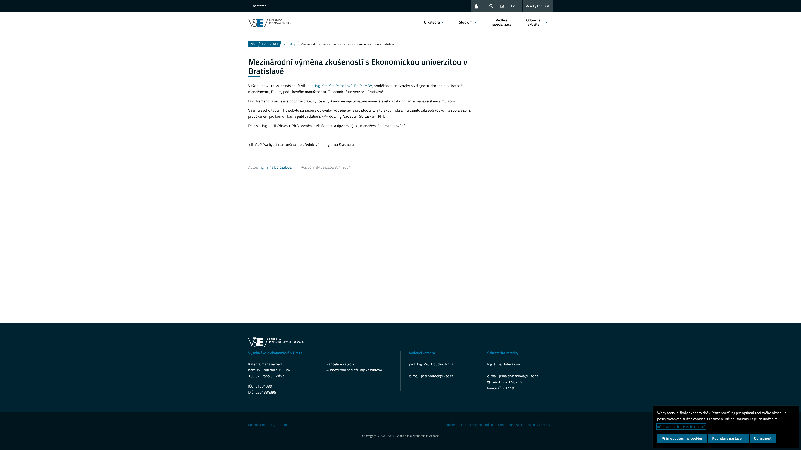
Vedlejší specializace (501, 22)
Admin (285, 424)
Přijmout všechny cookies (682, 438)
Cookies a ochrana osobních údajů (469, 424)
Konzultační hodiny (261, 424)
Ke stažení (259, 5)
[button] (478, 6)
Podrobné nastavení (728, 438)
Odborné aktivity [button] (533, 22)
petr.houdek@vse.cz (437, 376)
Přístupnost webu (510, 424)
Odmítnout (762, 438)
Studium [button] (465, 22)
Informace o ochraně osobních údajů (681, 426)
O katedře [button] (432, 22)
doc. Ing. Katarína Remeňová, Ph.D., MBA (339, 86)
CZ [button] (513, 6)
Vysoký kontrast (537, 6)
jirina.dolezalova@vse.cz (518, 376)
